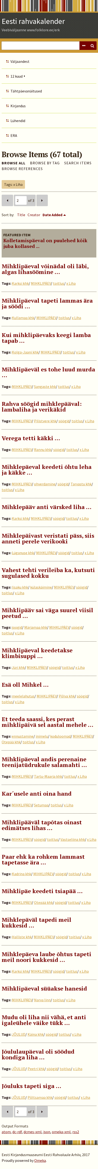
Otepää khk (11, 742)
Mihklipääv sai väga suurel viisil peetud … (47, 613)
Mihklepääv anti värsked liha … (46, 507)
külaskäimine (41, 587)
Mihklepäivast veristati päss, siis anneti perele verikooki (48, 538)
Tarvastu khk (81, 484)
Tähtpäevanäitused (26, 91)
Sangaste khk (45, 386)
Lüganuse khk (23, 552)
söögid (64, 420)
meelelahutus (23, 696)
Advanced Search (83, 45)
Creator (34, 214)
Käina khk (36, 1034)
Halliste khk (22, 936)
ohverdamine (44, 484)
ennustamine (23, 736)
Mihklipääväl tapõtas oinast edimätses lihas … (42, 825)
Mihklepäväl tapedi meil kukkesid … (36, 922)
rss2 (75, 1131)
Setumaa (41, 805)
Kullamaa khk (23, 317)
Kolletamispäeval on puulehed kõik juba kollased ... (45, 243)
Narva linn (42, 999)
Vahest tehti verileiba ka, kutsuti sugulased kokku (48, 572)
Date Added (52, 214)
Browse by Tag (45, 163)
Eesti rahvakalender (33, 21)
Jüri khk (18, 667)
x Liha (71, 283)
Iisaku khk (20, 587)
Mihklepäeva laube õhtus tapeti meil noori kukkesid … (46, 957)
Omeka (40, 1160)
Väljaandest (19, 61)
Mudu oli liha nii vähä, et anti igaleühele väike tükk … (44, 1020)
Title (21, 214)
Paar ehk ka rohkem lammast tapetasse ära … (43, 859)
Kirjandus (18, 105)
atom (6, 1131)
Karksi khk (20, 283)
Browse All (13, 163)
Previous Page (7, 200)
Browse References (22, 168)
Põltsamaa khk (40, 1097)
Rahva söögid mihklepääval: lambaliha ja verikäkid (42, 406)
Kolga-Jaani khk (25, 352)
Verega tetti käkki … (31, 438)
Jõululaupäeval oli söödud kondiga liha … (38, 1054)
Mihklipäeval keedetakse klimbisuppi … (37, 653)
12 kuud (16, 76)
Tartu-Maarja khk (48, 776)
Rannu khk (42, 449)
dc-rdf (17, 1131)
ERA (13, 135)
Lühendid (17, 120)
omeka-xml (61, 1131)
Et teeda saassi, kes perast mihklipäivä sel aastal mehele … (47, 722)
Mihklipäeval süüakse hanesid (44, 988)
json (46, 1131)
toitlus (58, 283)
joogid (17, 627)
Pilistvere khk (45, 420)
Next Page (42, 200)
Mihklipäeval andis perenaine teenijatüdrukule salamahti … (44, 762)
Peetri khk (36, 1068)
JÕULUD (18, 1034)
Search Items (78, 163)
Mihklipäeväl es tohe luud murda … (48, 372)
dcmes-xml (33, 1131)
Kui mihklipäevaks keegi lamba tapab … (46, 337)
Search (92, 45)
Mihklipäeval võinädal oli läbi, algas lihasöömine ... (45, 269)
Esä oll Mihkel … (25, 684)
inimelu (42, 736)
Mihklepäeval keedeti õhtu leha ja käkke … (47, 469)
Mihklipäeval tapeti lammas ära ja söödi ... (47, 303)
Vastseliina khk (72, 839)
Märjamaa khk (35, 627)
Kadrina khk (21, 873)
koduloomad (60, 736)
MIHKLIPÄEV (41, 283)
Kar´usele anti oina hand (37, 793)
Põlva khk (67, 696)
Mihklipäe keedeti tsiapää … (42, 891)
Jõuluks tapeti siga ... (31, 1086)
